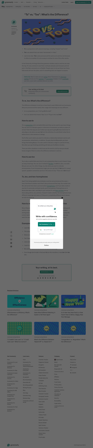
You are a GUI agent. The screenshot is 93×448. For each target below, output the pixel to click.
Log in (52, 234)
